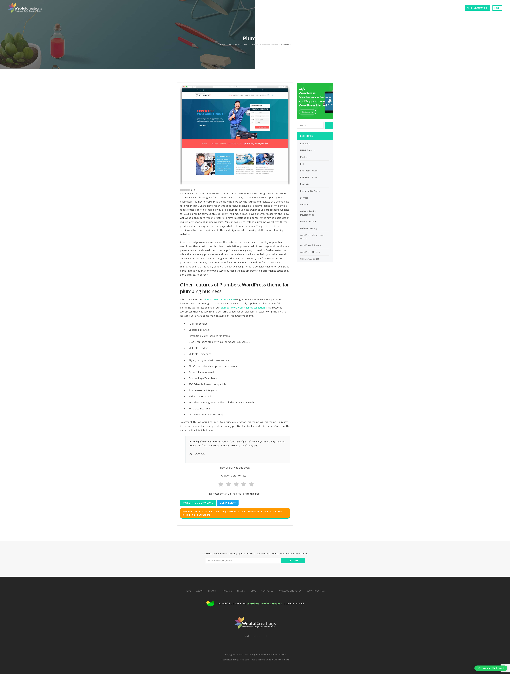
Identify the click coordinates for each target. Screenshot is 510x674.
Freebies (437, 8)
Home (378, 8)
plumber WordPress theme (219, 299)
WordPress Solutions (310, 245)
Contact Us (453, 8)
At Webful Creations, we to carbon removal (261, 603)
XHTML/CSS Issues (309, 258)
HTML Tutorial (307, 150)
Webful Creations (309, 221)
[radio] (219, 485)
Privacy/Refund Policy (290, 591)
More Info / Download (198, 502)
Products (391, 8)
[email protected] (258, 636)
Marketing (305, 157)
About (199, 591)
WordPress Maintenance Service (312, 237)
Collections (421, 8)
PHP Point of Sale (309, 177)
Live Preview (228, 502)
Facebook (305, 143)
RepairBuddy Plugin (310, 191)
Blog (253, 591)
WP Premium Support (477, 8)
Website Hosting (308, 228)
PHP (302, 163)
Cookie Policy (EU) (316, 591)
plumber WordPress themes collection (242, 307)
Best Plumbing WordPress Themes (260, 44)
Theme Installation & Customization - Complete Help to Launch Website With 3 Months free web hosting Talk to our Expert (232, 513)
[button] (490, 668)
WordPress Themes (310, 252)
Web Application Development (308, 213)
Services (406, 8)
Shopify (304, 204)
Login (497, 8)
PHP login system (309, 170)
